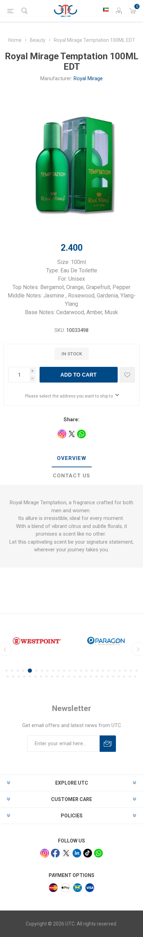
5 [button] (30, 670)
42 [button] (102, 676)
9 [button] (53, 671)
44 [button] (113, 676)
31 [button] (41, 676)
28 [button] (24, 676)
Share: (71, 419)
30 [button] (35, 676)
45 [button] (119, 676)
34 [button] (58, 676)
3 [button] (18, 671)
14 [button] (81, 671)
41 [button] (96, 676)
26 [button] (13, 676)
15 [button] (86, 671)
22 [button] (125, 671)
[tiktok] (87, 853)
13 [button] (75, 671)
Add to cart (78, 375)
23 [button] (131, 671)
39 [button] (85, 676)
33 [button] (52, 676)
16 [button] (92, 671)
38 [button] (80, 676)
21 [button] (120, 671)
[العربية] (105, 9)
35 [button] (63, 676)
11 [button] (64, 671)
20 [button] (114, 671)
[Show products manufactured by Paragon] (106, 641)
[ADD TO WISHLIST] (127, 375)
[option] (37, 641)
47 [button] (130, 676)
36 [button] (69, 676)
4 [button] (23, 671)
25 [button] (8, 676)
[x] (66, 853)
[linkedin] (77, 853)
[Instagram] (44, 853)
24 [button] (136, 671)
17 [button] (97, 671)
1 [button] (7, 671)
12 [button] (70, 671)
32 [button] (46, 676)
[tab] (71, 458)
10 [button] (59, 671)
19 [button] (109, 671)
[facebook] (55, 853)
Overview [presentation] (71, 458)
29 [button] (30, 676)
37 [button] (74, 676)
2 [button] (12, 671)
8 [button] (48, 671)
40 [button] (91, 676)
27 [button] (19, 676)
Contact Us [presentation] (71, 476)
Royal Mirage (88, 78)
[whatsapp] (98, 853)
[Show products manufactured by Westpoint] (37, 641)
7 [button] (42, 671)
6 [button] (36, 671)
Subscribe (108, 743)
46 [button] (124, 676)
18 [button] (103, 671)
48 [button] (135, 676)
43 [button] (108, 676)
